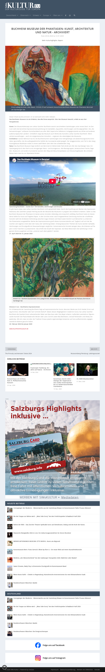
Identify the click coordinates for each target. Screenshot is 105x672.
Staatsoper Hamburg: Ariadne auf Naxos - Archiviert (40, 369)
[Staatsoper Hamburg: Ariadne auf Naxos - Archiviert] (40, 364)
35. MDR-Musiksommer (85, 379)
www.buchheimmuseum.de (18, 329)
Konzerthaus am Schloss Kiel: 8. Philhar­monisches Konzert (16, 380)
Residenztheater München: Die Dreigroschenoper (30, 631)
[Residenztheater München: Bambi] (9, 584)
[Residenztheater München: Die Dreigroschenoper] (10, 633)
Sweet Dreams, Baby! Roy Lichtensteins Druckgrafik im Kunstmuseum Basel (39, 566)
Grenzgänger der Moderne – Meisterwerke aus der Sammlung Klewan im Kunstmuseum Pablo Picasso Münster (52, 508)
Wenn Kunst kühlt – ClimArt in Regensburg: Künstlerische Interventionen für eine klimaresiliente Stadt (49, 574)
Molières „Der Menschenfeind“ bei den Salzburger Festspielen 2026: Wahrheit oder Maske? (45, 558)
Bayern (60, 40)
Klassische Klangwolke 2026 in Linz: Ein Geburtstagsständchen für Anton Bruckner (42, 533)
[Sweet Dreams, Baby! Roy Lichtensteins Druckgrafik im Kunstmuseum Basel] (9, 568)
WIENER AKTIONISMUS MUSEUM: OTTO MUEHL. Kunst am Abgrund (36, 541)
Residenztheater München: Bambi (25, 583)
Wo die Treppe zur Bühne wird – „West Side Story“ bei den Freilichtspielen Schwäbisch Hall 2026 (47, 516)
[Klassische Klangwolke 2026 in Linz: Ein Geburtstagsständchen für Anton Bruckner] (9, 534)
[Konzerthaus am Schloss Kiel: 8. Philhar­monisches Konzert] (17, 369)
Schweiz (36, 15)
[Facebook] (66, 15)
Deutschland (11, 15)
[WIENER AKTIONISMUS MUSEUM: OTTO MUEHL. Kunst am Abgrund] (9, 543)
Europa (46, 15)
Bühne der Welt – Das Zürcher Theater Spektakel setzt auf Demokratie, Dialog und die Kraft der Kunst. (49, 525)
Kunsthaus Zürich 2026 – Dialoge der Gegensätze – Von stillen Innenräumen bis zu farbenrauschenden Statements (63, 382)
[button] (74, 15)
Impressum (55, 670)
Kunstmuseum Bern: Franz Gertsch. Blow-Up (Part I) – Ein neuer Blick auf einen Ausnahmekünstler (47, 550)
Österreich (24, 15)
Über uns (56, 15)
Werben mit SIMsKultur (85, 670)
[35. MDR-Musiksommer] (87, 369)
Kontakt (97, 670)
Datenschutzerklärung (67, 670)
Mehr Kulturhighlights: (50, 40)
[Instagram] (70, 15)
